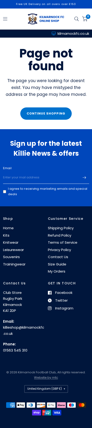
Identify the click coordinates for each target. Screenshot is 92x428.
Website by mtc (46, 377)
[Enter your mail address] (84, 178)
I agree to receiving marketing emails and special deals (48, 191)
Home (8, 227)
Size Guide (57, 264)
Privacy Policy (59, 249)
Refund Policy (59, 235)
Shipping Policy (61, 227)
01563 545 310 (15, 350)
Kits (6, 235)
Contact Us (58, 256)
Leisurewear (13, 249)
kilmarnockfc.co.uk (73, 33)
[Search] (76, 19)
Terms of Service (62, 242)
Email (7, 168)
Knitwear (10, 242)
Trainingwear (14, 264)
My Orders (56, 271)
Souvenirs (11, 256)
